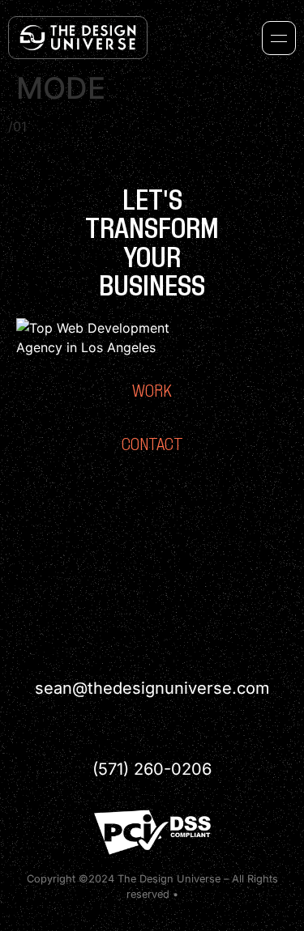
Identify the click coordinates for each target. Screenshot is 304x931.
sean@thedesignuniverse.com (152, 688)
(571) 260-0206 (152, 769)
